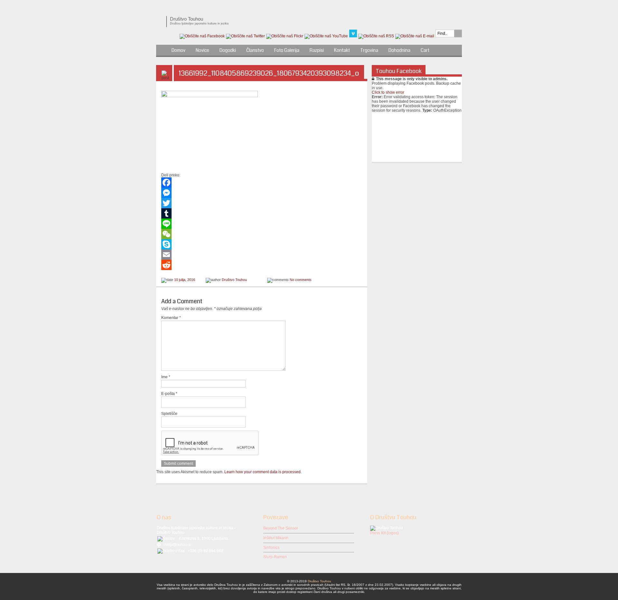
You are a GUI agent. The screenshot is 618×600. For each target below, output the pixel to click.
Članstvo (255, 50)
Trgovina (369, 50)
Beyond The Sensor (280, 528)
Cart (425, 50)
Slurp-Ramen (275, 557)
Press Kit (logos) (384, 533)
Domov (178, 50)
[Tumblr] (261, 213)
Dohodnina (399, 50)
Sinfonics (271, 547)
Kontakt (342, 50)
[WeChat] (261, 234)
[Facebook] (261, 182)
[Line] (261, 224)
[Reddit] (261, 265)
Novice (202, 50)
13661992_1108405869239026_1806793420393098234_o (269, 73)
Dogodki (228, 50)
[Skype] (261, 244)
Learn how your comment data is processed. (263, 472)
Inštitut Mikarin (275, 538)
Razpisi (317, 50)
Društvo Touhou (234, 280)
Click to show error (388, 92)
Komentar (171, 317)
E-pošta (169, 393)
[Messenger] (261, 193)
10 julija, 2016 (184, 280)
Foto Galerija (286, 50)
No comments (301, 280)
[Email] (261, 254)
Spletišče (169, 413)
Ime (165, 377)
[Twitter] (261, 203)
